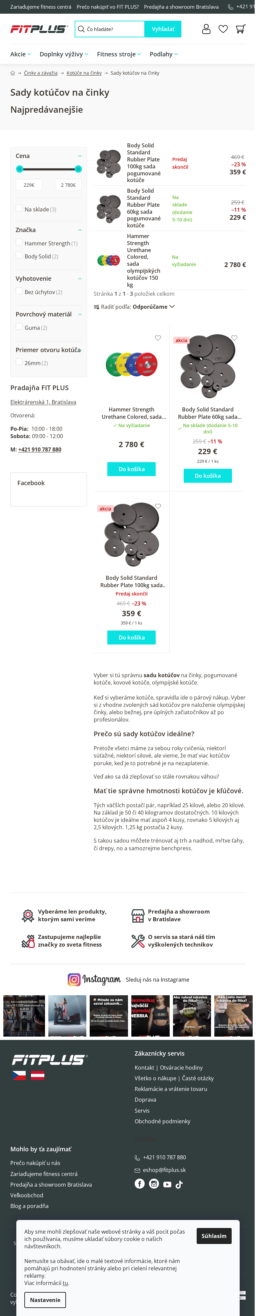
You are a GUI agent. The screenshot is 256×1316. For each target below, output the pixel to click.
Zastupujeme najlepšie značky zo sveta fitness (70, 940)
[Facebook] (140, 1184)
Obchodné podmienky (162, 1121)
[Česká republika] (19, 1075)
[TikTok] (180, 1186)
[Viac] (236, 52)
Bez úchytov (43, 292)
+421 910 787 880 (39, 449)
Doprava (145, 1099)
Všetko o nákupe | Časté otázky (174, 1078)
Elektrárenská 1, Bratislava (43, 402)
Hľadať (163, 29)
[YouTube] (168, 1186)
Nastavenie (45, 1300)
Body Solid (41, 256)
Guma (35, 327)
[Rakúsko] (37, 1075)
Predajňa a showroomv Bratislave (179, 915)
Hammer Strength (50, 243)
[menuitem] (22, 54)
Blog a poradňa (29, 1206)
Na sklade (40, 209)
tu (65, 1283)
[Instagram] (154, 1184)
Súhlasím (214, 1236)
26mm (35, 363)
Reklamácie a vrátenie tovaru (171, 1089)
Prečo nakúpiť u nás (35, 1163)
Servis (142, 1110)
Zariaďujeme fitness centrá (40, 6)
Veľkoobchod (26, 1195)
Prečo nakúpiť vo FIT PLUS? (108, 6)
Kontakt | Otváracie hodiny (169, 1067)
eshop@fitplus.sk (164, 1170)
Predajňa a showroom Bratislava (181, 6)
